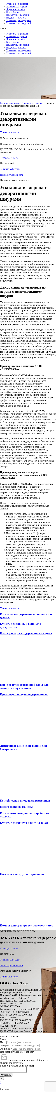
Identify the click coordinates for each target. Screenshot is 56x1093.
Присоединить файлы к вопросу (17, 1051)
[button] (28, 28)
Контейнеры (12, 12)
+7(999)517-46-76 (9, 158)
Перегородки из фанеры (16, 806)
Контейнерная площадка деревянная (25, 800)
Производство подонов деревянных (24, 694)
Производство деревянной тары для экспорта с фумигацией (24, 686)
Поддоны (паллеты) (16, 17)
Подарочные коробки (17, 15)
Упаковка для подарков (18, 20)
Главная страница (9, 103)
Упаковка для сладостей (19, 23)
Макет (3, 1039)
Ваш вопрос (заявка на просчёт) (17, 1065)
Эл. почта (6, 1048)
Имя (3, 1042)
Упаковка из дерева (16, 6)
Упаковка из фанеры (17, 3)
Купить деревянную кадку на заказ (24, 822)
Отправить (6, 1075)
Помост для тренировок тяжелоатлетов (26, 925)
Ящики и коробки (15, 9)
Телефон (5, 1045)
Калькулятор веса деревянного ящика (26, 633)
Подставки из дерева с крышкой (22, 874)
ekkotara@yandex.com (11, 174)
